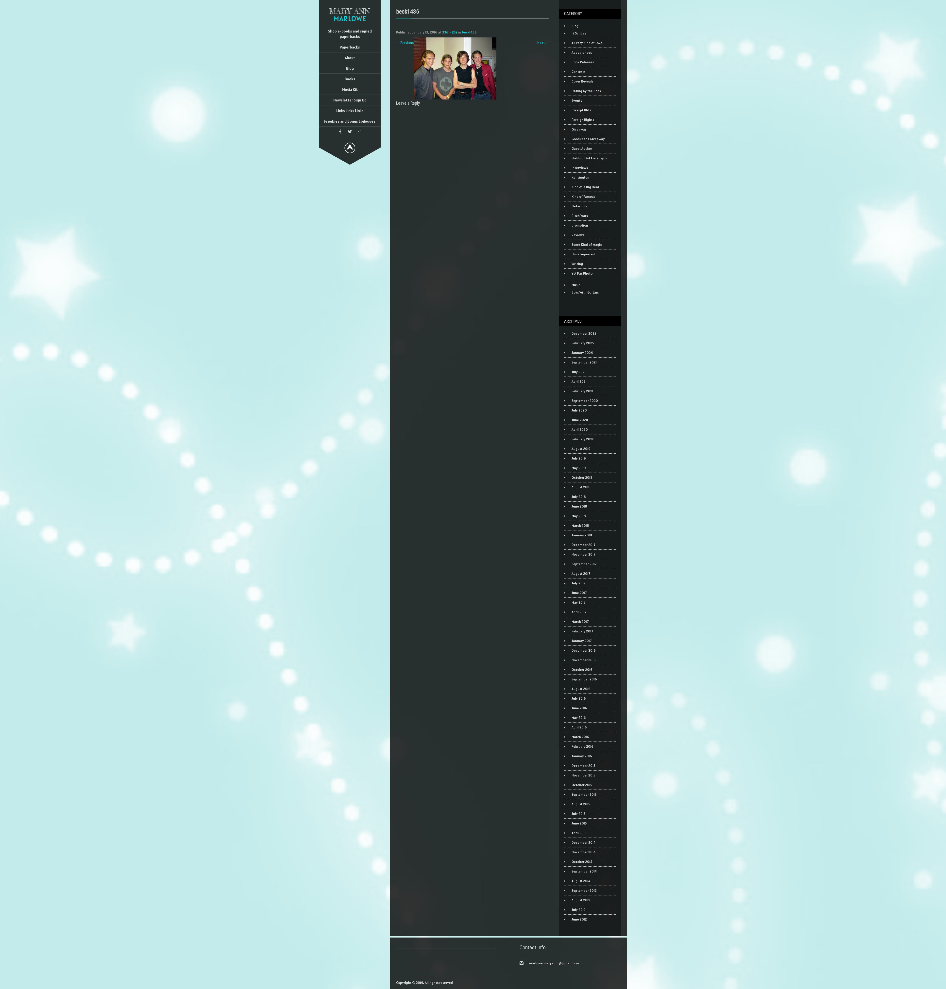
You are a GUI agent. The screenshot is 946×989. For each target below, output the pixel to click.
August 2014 (581, 881)
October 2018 (582, 477)
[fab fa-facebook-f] (340, 131)
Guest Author (582, 148)
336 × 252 (449, 32)
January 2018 (582, 535)
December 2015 (583, 765)
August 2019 (581, 448)
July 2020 (579, 410)
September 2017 (584, 564)
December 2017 (583, 545)
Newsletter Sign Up (350, 100)
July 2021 (579, 372)
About (350, 57)
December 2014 (584, 842)
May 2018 (579, 516)
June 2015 (579, 823)
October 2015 (582, 785)
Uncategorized (583, 254)
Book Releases (583, 62)
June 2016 (579, 708)
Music (576, 285)
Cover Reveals (582, 81)
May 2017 (578, 602)
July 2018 (579, 496)
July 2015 (578, 813)
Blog (350, 68)
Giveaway (579, 129)
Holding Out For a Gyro (589, 158)
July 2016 (579, 698)
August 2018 (581, 487)
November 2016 (584, 660)
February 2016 (582, 746)
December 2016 (584, 650)
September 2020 (585, 400)
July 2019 (579, 458)
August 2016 (581, 689)
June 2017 (579, 593)
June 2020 (580, 420)
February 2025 (583, 343)
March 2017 (580, 621)
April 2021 (579, 381)
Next (543, 42)
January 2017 (581, 641)
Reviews (578, 235)
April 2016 (579, 727)
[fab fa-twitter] (349, 131)
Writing (577, 264)
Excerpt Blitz (581, 110)
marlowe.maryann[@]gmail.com (554, 963)
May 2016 (579, 717)
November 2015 (583, 775)
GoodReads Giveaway (588, 139)
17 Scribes (579, 33)
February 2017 (582, 631)
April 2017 (579, 612)
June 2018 (579, 506)
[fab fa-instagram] (359, 131)
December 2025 (584, 333)
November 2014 (584, 852)
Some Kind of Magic (587, 244)
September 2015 (584, 794)
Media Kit (350, 89)
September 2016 (584, 679)
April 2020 (580, 429)
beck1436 (469, 32)
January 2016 (582, 756)
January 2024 (582, 352)
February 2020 (583, 439)
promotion (580, 225)
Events (577, 100)
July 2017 (578, 583)
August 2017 (581, 573)
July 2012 (579, 909)
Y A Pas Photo (582, 273)
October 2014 (582, 861)
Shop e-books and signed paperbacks (350, 34)
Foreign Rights (583, 119)
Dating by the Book (586, 91)
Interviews (580, 167)
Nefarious (579, 206)
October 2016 (582, 669)
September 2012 (584, 890)
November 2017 (583, 554)
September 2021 (584, 362)
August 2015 (581, 804)
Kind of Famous (583, 196)
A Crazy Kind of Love (587, 43)
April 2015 (579, 833)
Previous (405, 42)
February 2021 (582, 391)
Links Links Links (350, 110)
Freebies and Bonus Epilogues (349, 121)
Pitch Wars (580, 216)
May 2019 (579, 468)
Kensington (580, 177)
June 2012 (579, 919)
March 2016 (580, 737)
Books (350, 78)
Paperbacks (350, 47)
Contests (578, 71)
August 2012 (581, 900)
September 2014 (584, 871)
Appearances (582, 52)
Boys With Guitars (585, 292)
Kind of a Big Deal (585, 187)
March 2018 (580, 525)
